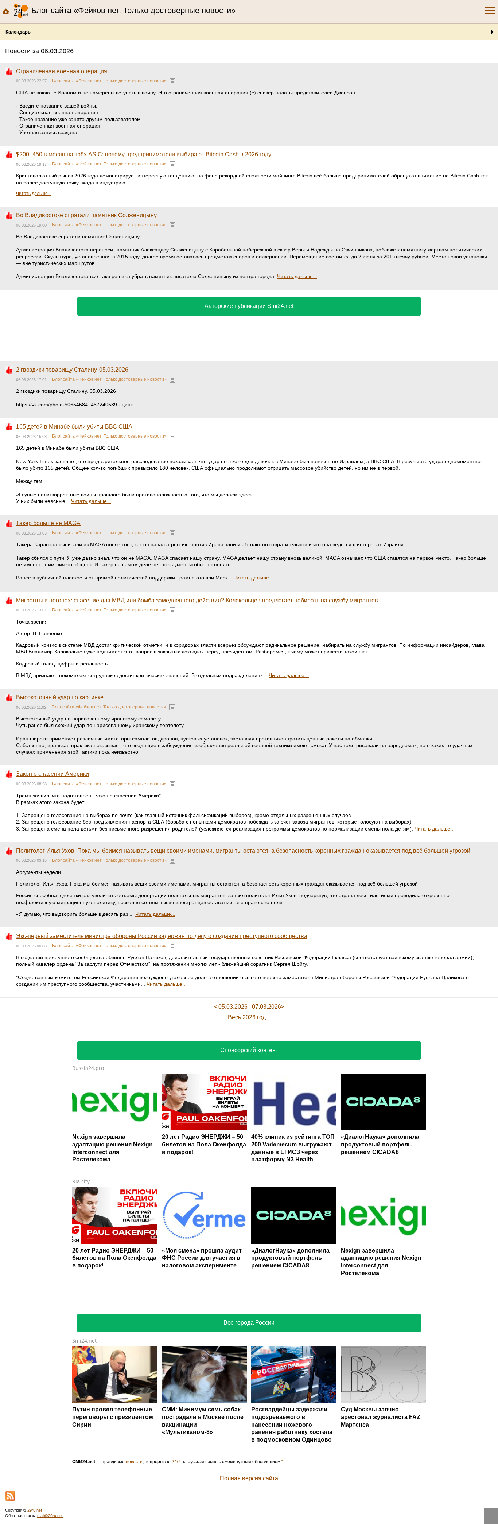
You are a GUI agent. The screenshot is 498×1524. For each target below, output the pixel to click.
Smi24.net (84, 1340)
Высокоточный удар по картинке (60, 697)
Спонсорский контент (249, 1050)
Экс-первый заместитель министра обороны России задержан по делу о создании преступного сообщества (161, 936)
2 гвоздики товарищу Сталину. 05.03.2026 (72, 370)
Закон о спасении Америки (52, 774)
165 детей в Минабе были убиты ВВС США (74, 426)
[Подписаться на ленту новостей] (10, 1496)
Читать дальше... (33, 193)
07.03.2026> (268, 1007)
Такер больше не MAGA (48, 523)
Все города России (249, 1323)
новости (134, 1461)
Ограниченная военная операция (61, 71)
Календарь (18, 32)
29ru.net (34, 1510)
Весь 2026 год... (249, 1017)
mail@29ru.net (50, 1515)
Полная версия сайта (249, 1478)
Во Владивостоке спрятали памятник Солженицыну (86, 215)
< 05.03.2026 (231, 1007)
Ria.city (81, 1181)
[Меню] (490, 10)
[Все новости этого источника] (172, 81)
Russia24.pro (88, 1067)
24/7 (176, 1461)
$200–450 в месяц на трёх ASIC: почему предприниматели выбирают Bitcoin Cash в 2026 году (143, 154)
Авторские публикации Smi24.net (249, 306)
